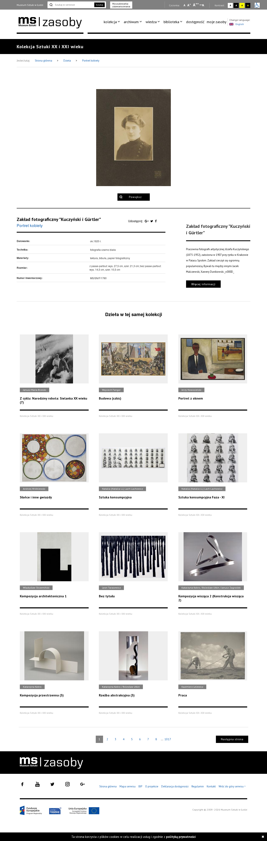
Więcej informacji (203, 284)
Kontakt (211, 786)
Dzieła (67, 60)
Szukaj (99, 4)
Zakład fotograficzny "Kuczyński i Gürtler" (59, 219)
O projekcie (151, 786)
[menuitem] (112, 22)
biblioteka (171, 21)
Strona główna (44, 60)
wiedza (151, 21)
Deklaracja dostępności (175, 786)
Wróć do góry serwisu (232, 787)
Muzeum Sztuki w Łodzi (30, 4)
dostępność (195, 21)
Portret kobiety (90, 60)
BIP (140, 786)
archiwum (131, 21)
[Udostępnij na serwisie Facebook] (156, 221)
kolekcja (110, 21)
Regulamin (197, 786)
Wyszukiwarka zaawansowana (121, 5)
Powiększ (135, 197)
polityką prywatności (181, 837)
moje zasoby (216, 21)
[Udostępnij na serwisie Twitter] (152, 221)
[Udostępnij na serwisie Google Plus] (147, 221)
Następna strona (232, 739)
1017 (167, 739)
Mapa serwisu (128, 786)
